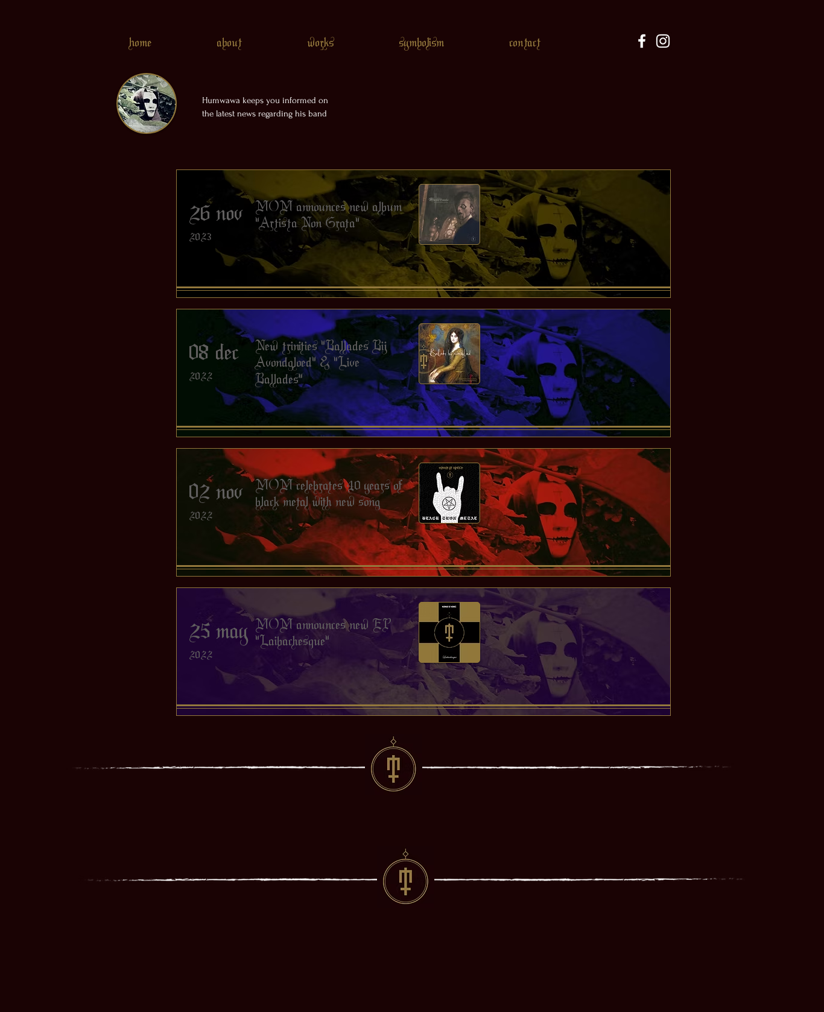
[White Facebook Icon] (642, 41)
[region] (423, 233)
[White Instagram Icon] (663, 41)
